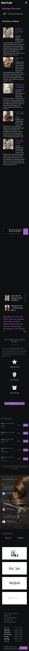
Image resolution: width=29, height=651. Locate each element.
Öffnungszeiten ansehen (14, 233)
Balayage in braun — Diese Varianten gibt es (19, 113)
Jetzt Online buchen (14, 403)
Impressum (13, 646)
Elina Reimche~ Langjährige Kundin (10, 509)
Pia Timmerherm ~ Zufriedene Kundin (10, 493)
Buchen (25, 425)
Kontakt (6, 646)
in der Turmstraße (15, 348)
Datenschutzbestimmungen (12, 649)
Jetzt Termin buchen (25, 231)
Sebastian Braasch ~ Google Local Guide (10, 521)
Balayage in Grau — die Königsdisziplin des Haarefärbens (19, 85)
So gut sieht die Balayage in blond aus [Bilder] (19, 141)
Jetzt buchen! (23, 648)
